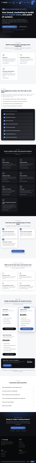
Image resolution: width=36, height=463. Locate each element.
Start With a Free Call (9, 328)
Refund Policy (3, 454)
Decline (28, 461)
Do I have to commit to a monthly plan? (18, 391)
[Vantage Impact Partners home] (4, 2)
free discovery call (14, 370)
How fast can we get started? (18, 402)
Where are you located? (18, 405)
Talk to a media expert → (6, 194)
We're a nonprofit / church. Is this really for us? (18, 394)
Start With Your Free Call (18, 251)
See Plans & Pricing (23, 26)
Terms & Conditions (4, 451)
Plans (17, 2)
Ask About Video (7, 365)
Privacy (24, 461)
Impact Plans (21, 442)
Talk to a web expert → (6, 181)
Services (10, 2)
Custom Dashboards (22, 445)
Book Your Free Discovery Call (9, 26)
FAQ (24, 2)
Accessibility (3, 456)
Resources (28, 2)
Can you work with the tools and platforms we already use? (18, 398)
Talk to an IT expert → (23, 194)
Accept (32, 461)
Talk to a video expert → (24, 181)
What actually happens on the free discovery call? (18, 387)
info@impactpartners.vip (22, 451)
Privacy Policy (3, 453)
